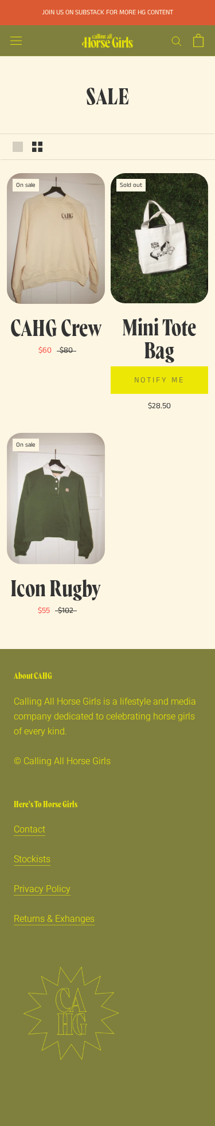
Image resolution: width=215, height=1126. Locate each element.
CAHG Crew (55, 327)
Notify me (159, 380)
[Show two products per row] (37, 147)
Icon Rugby (55, 587)
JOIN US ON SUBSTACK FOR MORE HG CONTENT (107, 12)
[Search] (176, 40)
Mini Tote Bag (159, 337)
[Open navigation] (16, 40)
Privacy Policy (42, 888)
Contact (29, 829)
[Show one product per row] (18, 147)
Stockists (32, 859)
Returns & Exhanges (54, 918)
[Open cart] (198, 40)
